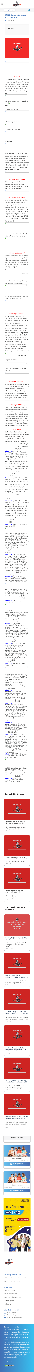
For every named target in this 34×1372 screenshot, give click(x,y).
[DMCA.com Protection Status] (9, 1365)
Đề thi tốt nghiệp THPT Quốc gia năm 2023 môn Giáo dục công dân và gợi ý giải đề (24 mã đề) (16, 1013)
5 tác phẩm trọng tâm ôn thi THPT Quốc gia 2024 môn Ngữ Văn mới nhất (16, 939)
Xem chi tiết (18, 808)
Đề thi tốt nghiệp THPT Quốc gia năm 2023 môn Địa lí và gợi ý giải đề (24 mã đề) (16, 1082)
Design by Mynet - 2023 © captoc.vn (14, 1361)
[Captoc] (17, 4)
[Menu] (2, 4)
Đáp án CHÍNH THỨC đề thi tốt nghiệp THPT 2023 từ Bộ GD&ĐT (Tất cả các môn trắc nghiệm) (16, 977)
